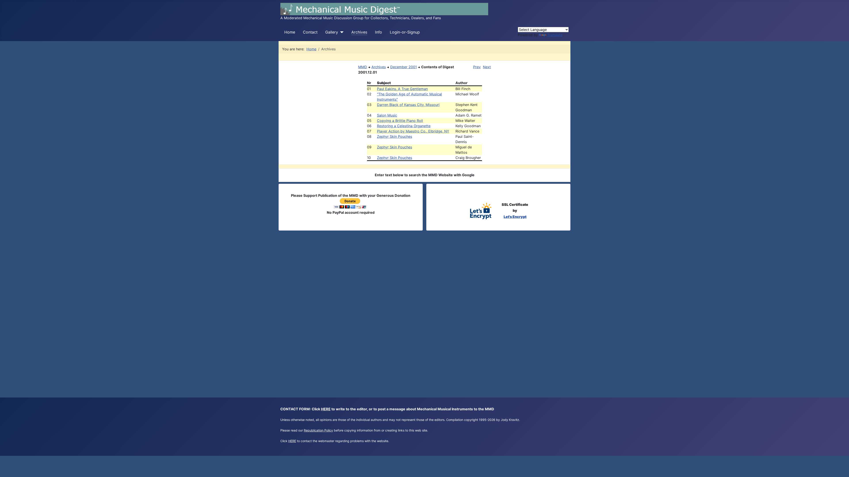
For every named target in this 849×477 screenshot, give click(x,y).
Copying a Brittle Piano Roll (400, 120)
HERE (326, 409)
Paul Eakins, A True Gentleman (402, 89)
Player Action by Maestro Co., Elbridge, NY (413, 131)
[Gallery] (341, 32)
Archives (359, 32)
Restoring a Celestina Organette (403, 126)
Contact (310, 32)
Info (378, 32)
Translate (554, 35)
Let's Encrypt (515, 216)
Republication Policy (318, 430)
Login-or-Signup (405, 32)
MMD (362, 67)
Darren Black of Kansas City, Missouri (408, 104)
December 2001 (403, 67)
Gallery (331, 32)
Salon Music (387, 115)
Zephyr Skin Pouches (394, 136)
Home (289, 32)
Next (487, 67)
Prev (477, 67)
